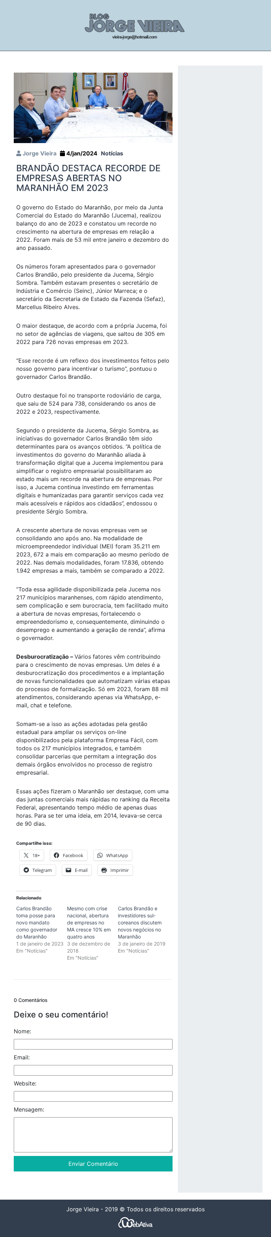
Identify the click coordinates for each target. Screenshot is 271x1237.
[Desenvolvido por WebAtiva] (135, 1222)
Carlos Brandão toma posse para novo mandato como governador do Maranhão (36, 922)
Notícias (112, 153)
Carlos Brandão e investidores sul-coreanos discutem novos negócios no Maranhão (140, 922)
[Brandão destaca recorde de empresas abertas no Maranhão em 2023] (93, 107)
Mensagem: (29, 1109)
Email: (22, 1057)
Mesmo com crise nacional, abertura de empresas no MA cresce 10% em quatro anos (89, 922)
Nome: (22, 1031)
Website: (25, 1083)
